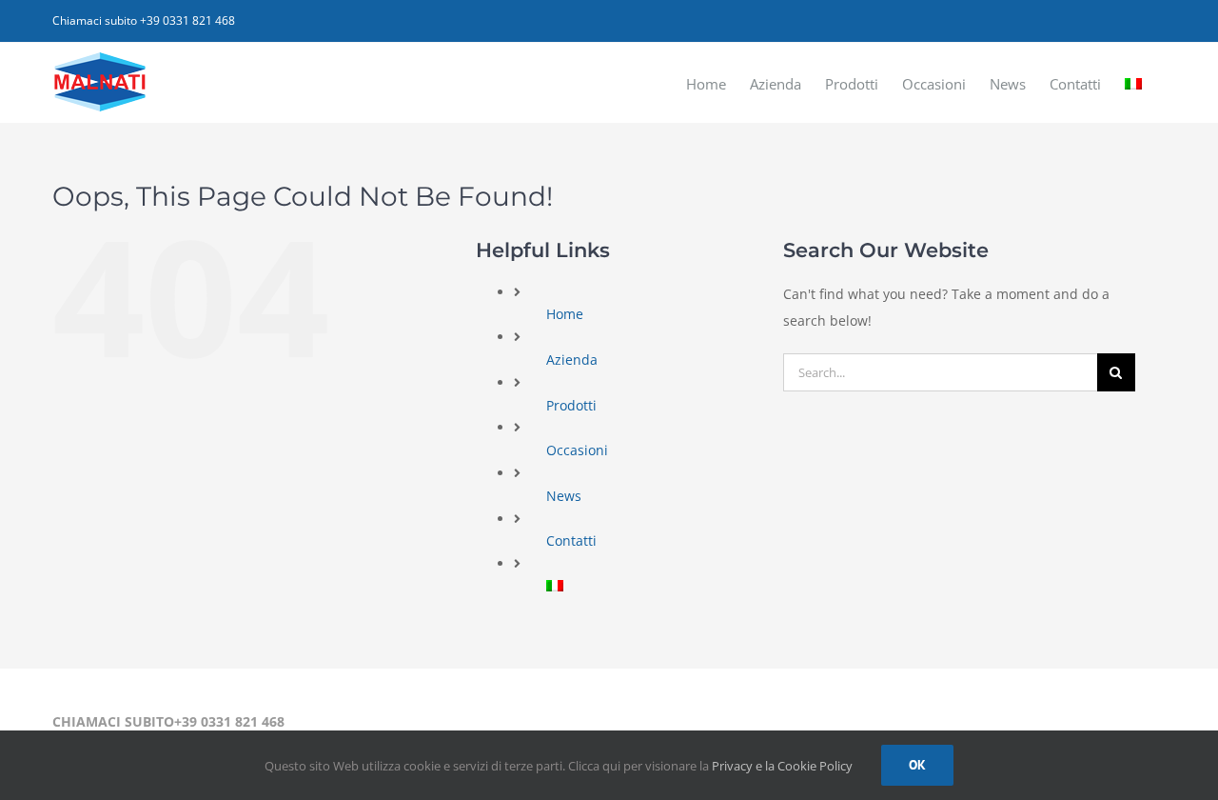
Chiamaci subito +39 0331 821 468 (143, 20)
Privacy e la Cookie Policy (782, 765)
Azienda (572, 359)
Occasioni (577, 450)
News (563, 496)
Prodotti (571, 405)
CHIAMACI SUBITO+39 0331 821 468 (168, 721)
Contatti (571, 540)
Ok (917, 764)
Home (564, 314)
